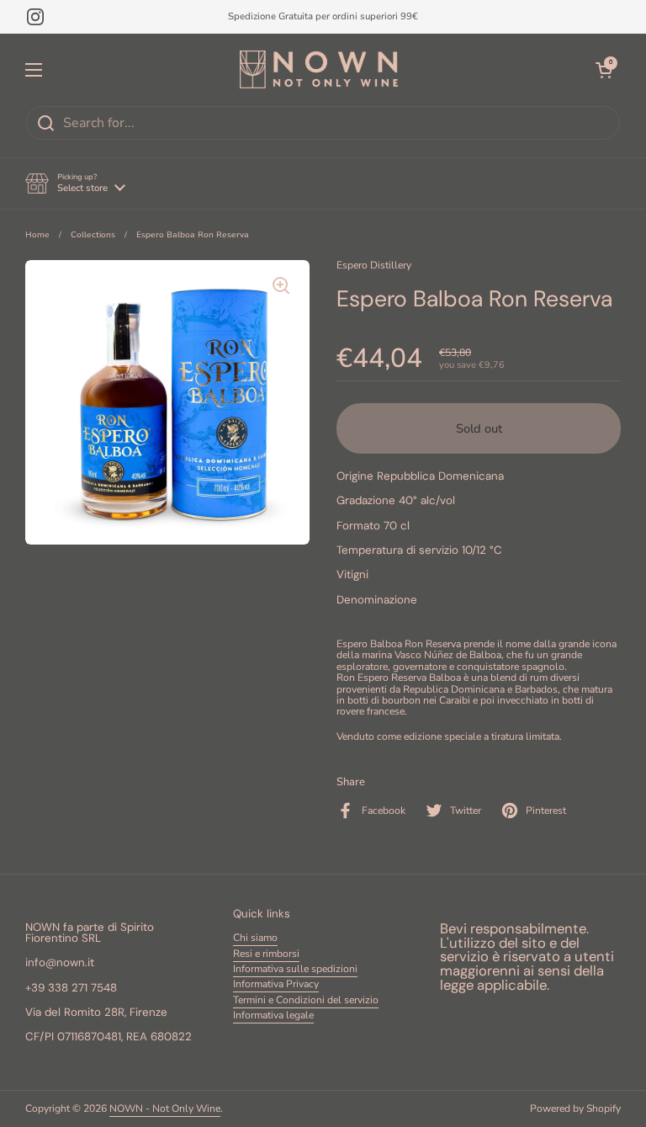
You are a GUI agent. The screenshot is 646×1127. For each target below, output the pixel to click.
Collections (93, 234)
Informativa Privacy (276, 984)
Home (37, 234)
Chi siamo (255, 937)
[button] (75, 183)
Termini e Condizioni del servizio (306, 1000)
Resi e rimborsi (266, 953)
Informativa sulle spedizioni (295, 968)
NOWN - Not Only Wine (164, 1108)
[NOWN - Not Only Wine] (319, 69)
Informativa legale (273, 1015)
